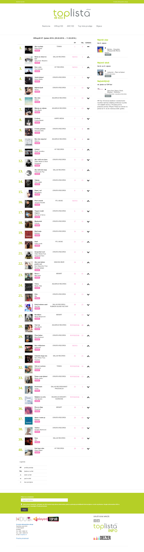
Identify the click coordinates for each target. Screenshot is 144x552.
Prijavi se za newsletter (27, 497)
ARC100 (70, 26)
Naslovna (46, 26)
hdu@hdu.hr (23, 534)
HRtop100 (58, 26)
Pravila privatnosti (22, 538)
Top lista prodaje (85, 26)
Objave (99, 26)
